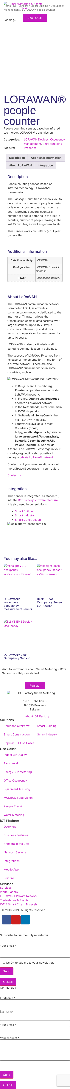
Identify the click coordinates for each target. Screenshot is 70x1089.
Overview (10, 826)
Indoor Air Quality (15, 755)
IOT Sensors (20, 5)
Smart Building (39, 5)
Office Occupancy (15, 780)
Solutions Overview (16, 726)
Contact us (14, 475)
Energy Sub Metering (18, 772)
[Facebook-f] (6, 919)
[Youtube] (16, 919)
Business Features (16, 835)
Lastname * (7, 1011)
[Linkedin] (25, 919)
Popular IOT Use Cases (19, 743)
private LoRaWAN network (36, 457)
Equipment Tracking (17, 789)
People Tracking (14, 806)
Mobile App (11, 869)
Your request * (9, 1038)
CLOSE (8, 982)
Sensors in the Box (16, 844)
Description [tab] (17, 158)
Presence (30, 148)
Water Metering (14, 815)
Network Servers (15, 852)
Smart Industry (25, 515)
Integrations (12, 861)
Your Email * (8, 945)
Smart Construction (28, 519)
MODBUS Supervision (18, 797)
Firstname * (7, 998)
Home (7, 5)
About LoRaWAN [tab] (20, 165)
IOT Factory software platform (38, 500)
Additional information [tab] (46, 158)
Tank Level (11, 763)
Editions (9, 878)
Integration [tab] (45, 165)
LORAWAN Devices (36, 139)
